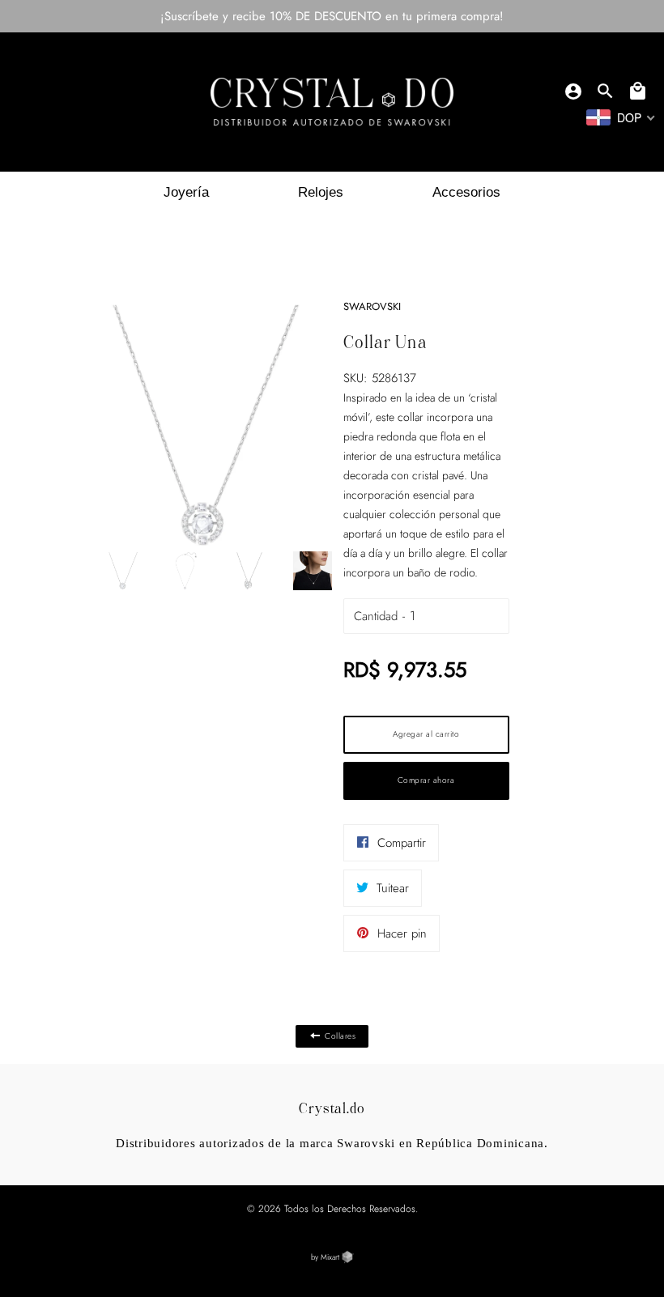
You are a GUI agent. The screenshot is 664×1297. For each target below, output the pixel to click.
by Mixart (326, 1257)
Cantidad (376, 616)
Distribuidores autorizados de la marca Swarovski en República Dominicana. (332, 1143)
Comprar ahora (426, 780)
